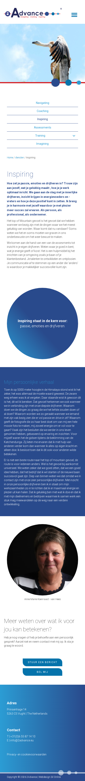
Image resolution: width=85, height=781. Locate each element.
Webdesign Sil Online (50, 777)
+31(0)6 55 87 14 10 (22, 736)
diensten (19, 157)
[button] (74, 135)
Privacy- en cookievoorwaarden (26, 754)
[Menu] (74, 14)
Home (10, 157)
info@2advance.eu (22, 740)
